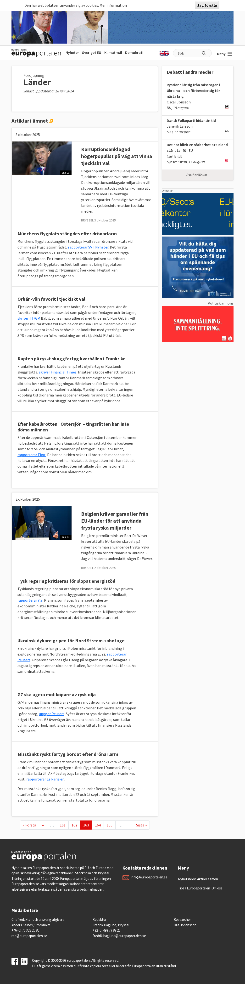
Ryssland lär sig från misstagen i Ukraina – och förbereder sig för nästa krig (193, 90)
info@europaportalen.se (149, 877)
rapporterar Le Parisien (45, 779)
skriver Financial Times (58, 372)
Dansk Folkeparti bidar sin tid (191, 120)
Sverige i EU (91, 52)
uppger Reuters (51, 713)
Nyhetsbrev (187, 879)
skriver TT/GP (28, 318)
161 (64, 824)
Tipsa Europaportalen (194, 888)
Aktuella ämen (207, 879)
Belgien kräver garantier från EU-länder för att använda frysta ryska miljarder (114, 520)
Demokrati (134, 52)
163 (87, 824)
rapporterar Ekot (31, 454)
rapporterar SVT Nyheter (88, 247)
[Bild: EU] (42, 157)
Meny (221, 53)
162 (75, 824)
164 (99, 824)
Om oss (217, 888)
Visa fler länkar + (198, 175)
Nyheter (72, 52)
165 (110, 824)
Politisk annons (221, 303)
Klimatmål (113, 52)
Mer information (113, 5)
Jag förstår (207, 5)
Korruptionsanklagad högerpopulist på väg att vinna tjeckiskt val (116, 156)
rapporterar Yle (30, 600)
